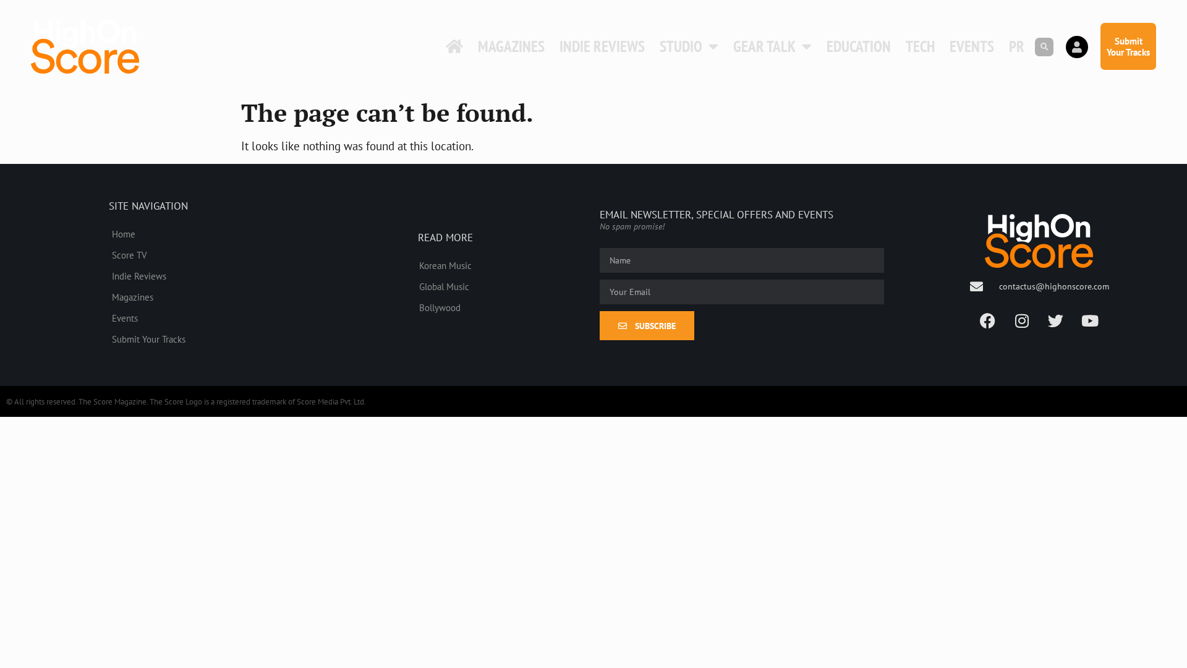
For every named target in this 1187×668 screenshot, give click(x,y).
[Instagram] (1021, 321)
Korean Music (445, 265)
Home (123, 234)
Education (859, 46)
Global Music (444, 286)
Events (972, 46)
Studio (681, 46)
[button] (1044, 47)
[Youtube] (1089, 321)
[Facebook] (987, 321)
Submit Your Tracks (148, 339)
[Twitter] (1055, 321)
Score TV (129, 255)
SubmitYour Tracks (1128, 46)
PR (1016, 46)
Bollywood (440, 307)
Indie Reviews (602, 46)
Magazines (511, 46)
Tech (920, 46)
